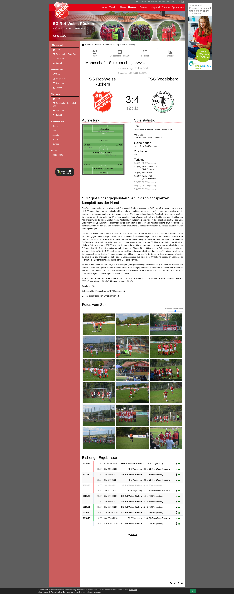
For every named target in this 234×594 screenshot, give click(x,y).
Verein (112, 7)
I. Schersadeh (103, 129)
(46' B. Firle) (88, 147)
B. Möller (108, 153)
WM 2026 (175, 2)
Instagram (165, 2)
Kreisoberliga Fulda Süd (66, 54)
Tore (54, 131)
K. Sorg (97, 153)
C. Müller (86, 164)
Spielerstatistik (57, 121)
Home (104, 7)
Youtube (153, 2)
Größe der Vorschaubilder (174, 309)
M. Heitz (103, 172)
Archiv (54, 150)
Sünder (56, 144)
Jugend (155, 7)
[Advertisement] (132, 559)
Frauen (143, 7)
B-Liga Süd (60, 79)
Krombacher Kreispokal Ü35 (64, 104)
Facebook (142, 2)
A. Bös (120, 164)
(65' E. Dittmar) (103, 132)
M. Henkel (109, 168)
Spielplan (59, 59)
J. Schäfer (87, 145)
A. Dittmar (98, 168)
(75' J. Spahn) (110, 155)
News (123, 7)
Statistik (58, 63)
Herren (132, 7)
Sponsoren (178, 7)
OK (193, 591)
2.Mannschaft (57, 70)
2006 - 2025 (58, 155)
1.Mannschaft (57, 45)
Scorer (55, 139)
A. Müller (119, 145)
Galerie (166, 7)
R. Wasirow (103, 141)
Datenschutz (133, 590)
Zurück (133, 535)
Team (57, 50)
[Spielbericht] (176, 463)
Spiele (55, 126)
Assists (56, 135)
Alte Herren (56, 94)
